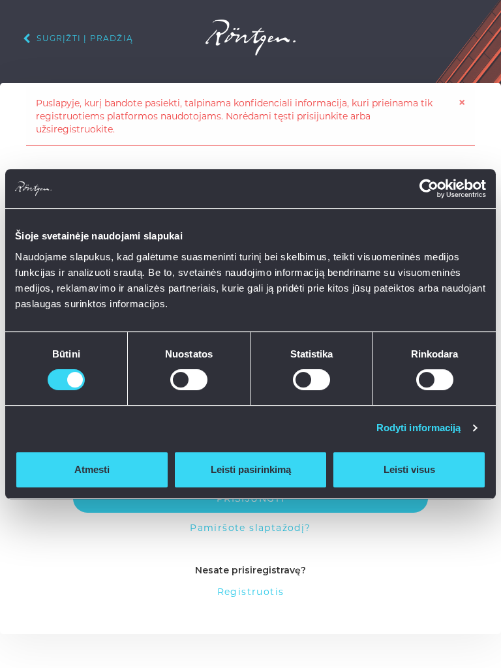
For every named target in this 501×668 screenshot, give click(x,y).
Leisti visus (409, 469)
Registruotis (250, 592)
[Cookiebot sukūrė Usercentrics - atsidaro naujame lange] (429, 188)
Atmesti (92, 469)
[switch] (188, 379)
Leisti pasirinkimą (251, 469)
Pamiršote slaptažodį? (250, 528)
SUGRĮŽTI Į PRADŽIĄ (83, 38)
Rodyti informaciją (418, 427)
